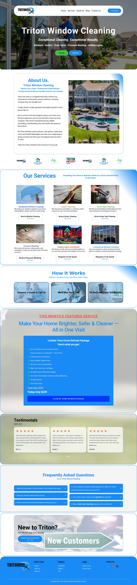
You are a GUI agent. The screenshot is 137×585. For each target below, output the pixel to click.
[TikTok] (117, 566)
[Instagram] (112, 566)
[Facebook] (107, 566)
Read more (19, 445)
